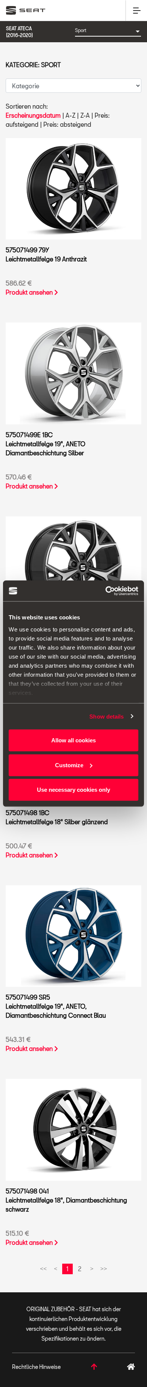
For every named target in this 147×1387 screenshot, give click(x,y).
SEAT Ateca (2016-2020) (19, 32)
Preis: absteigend (67, 124)
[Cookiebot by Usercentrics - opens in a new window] (105, 591)
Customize (69, 765)
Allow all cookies (73, 740)
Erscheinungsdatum (33, 115)
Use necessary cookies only (73, 789)
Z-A (85, 115)
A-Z (70, 115)
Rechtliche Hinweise (36, 1367)
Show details (106, 716)
